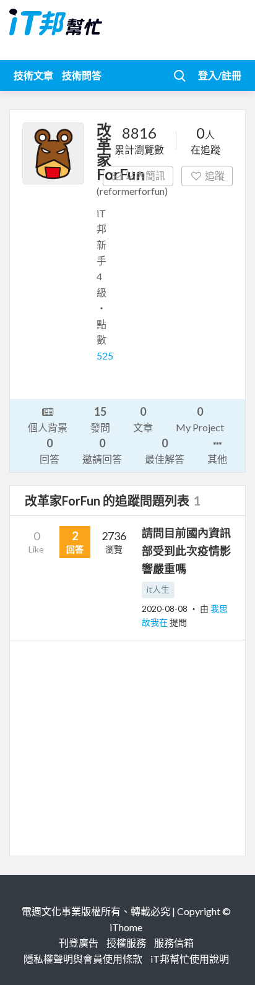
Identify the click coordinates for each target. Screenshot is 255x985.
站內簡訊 (145, 175)
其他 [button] (217, 459)
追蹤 (215, 175)
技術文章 (33, 75)
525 (105, 355)
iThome (126, 927)
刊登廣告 (78, 942)
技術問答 (82, 75)
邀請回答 (102, 450)
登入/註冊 (219, 75)
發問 (100, 419)
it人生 (158, 589)
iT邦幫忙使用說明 (189, 959)
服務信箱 (174, 942)
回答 (49, 450)
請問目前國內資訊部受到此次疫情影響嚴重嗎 (186, 550)
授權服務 (126, 942)
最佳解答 (164, 450)
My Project (200, 419)
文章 (143, 419)
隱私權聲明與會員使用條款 (83, 959)
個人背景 (47, 427)
